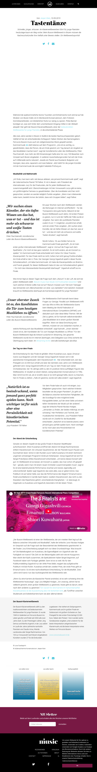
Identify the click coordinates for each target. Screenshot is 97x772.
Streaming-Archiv (43, 340)
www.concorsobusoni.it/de (59, 635)
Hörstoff (40, 4)
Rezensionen (40, 750)
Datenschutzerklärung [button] (69, 761)
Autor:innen (16, 4)
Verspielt (70, 4)
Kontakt (32, 756)
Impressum (46, 756)
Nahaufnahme (29, 4)
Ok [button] (77, 765)
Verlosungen (57, 750)
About (56, 753)
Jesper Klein (45, 18)
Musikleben (60, 4)
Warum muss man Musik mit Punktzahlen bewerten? (55, 282)
